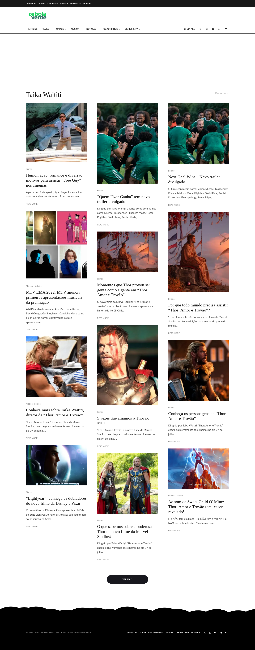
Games (60, 29)
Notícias (91, 29)
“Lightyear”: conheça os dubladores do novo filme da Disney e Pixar (56, 501)
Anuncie (31, 3)
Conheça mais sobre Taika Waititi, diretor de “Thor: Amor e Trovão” (55, 412)
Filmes (45, 29)
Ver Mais (127, 579)
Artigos (32, 29)
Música (75, 29)
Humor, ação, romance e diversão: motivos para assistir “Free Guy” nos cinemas (55, 180)
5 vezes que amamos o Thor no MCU (123, 420)
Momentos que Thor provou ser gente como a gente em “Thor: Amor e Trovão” (123, 290)
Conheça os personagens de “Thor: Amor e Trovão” (197, 416)
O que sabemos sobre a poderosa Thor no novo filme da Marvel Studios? (124, 531)
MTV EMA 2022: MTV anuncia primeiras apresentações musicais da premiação (54, 297)
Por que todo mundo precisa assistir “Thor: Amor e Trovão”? (198, 307)
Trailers (179, 495)
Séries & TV (131, 29)
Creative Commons (58, 3)
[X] (200, 29)
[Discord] (221, 633)
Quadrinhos (110, 29)
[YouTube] (213, 29)
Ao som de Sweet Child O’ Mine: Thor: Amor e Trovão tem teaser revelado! (196, 506)
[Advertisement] (127, 60)
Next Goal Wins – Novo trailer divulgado (194, 179)
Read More (31, 204)
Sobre (41, 3)
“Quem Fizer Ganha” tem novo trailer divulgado (123, 199)
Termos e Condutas (80, 3)
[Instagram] (207, 29)
